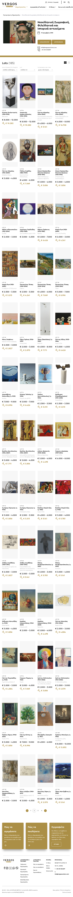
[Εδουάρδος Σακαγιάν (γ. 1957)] (45, 714)
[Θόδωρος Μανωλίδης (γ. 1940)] (10, 600)
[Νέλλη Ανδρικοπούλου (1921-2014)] (10, 208)
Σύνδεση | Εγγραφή (52, 2)
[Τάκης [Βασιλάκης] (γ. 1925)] (45, 318)
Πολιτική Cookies (66, 892)
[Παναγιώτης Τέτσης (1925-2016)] (27, 263)
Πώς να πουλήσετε (38, 867)
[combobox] (10, 70)
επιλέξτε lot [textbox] (24, 70)
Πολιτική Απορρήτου (65, 890)
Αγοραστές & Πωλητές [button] (37, 7)
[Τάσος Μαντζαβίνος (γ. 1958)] (63, 770)
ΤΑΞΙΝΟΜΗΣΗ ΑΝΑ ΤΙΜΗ (44, 67)
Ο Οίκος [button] (51, 7)
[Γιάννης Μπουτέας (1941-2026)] (63, 600)
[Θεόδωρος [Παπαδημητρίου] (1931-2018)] (63, 373)
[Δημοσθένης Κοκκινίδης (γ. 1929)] (10, 373)
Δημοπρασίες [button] (20, 7)
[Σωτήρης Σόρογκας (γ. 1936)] (10, 487)
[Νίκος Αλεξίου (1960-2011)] (27, 770)
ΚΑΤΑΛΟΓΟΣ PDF (44, 42)
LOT (21, 67)
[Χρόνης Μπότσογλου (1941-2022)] (45, 657)
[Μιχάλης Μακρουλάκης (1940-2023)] (27, 600)
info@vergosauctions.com (49, 47)
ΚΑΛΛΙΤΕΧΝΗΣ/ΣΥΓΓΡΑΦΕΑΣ (10, 67)
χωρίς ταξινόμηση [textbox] (43, 70)
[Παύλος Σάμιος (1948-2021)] (10, 714)
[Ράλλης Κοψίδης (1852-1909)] (27, 150)
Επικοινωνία (49, 871)
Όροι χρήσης (56, 890)
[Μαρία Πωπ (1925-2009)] (63, 208)
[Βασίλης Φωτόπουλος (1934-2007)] (10, 430)
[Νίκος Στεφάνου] (10, 318)
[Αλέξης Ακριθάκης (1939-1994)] (10, 542)
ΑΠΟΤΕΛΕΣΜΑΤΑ (58, 42)
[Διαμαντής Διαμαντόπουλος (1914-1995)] (27, 91)
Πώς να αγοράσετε (38, 864)
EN (64, 2)
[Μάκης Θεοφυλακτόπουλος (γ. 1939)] (45, 542)
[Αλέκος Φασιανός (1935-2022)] (45, 430)
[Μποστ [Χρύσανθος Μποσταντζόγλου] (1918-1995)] (45, 150)
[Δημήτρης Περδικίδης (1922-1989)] (27, 208)
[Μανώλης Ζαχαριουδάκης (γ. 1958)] (10, 770)
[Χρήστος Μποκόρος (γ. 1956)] (63, 714)
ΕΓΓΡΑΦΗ (56, 844)
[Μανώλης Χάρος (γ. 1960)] (45, 770)
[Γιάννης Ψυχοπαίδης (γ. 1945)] (10, 657)
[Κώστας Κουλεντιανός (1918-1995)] (10, 91)
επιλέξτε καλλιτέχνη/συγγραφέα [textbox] (10, 70)
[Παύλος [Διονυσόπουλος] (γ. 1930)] (45, 373)
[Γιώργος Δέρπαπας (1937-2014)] (63, 430)
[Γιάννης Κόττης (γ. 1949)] (27, 714)
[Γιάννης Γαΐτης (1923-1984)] (63, 318)
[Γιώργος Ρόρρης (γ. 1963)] (27, 657)
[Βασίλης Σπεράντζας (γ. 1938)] (45, 487)
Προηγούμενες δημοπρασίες (11, 15)
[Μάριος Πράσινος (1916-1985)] (45, 208)
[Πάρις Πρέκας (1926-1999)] (27, 318)
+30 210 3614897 (46, 50)
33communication (6, 892)
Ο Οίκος (48, 863)
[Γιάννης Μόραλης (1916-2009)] (45, 91)
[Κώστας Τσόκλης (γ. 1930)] (27, 373)
